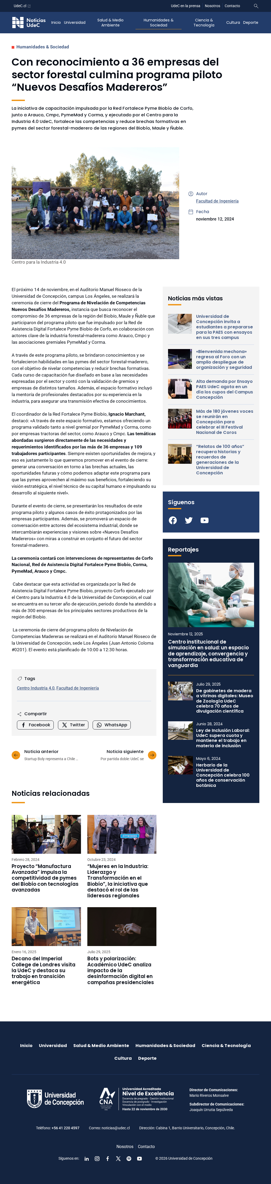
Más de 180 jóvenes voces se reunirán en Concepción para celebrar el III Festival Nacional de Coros (224, 422)
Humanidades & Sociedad (159, 22)
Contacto (232, 6)
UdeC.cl (20, 6)
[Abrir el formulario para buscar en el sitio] (256, 6)
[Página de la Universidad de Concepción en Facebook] (107, 1158)
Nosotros (212, 6)
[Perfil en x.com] (118, 1158)
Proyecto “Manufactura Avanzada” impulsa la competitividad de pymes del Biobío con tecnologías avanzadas (45, 878)
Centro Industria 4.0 (36, 688)
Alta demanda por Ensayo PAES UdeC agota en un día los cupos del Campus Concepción (224, 389)
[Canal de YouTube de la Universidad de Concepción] (139, 1158)
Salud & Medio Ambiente (110, 22)
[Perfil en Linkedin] (86, 1158)
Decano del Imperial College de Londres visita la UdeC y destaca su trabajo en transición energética (43, 970)
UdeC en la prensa (185, 6)
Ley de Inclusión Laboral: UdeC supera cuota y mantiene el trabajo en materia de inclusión (223, 738)
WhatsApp (116, 725)
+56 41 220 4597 (65, 1128)
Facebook (39, 725)
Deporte (250, 22)
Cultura (233, 22)
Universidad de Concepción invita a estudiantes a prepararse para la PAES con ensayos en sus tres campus (224, 327)
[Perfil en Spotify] (129, 1158)
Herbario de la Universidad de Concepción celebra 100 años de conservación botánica (223, 775)
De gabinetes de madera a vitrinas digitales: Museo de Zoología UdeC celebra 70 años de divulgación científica (224, 701)
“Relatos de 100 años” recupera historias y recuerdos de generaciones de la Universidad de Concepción (220, 460)
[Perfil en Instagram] (97, 1158)
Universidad (74, 22)
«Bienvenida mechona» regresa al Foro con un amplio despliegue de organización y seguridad (224, 359)
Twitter (77, 725)
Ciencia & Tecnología (203, 22)
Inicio (56, 22)
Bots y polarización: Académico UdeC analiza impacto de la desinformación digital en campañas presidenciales (120, 970)
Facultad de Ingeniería (217, 201)
